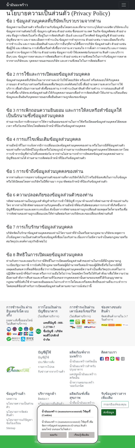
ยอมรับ (53, 435)
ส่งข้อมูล (108, 412)
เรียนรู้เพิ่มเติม (81, 435)
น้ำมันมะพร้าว (17, 5)
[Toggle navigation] (124, 4)
